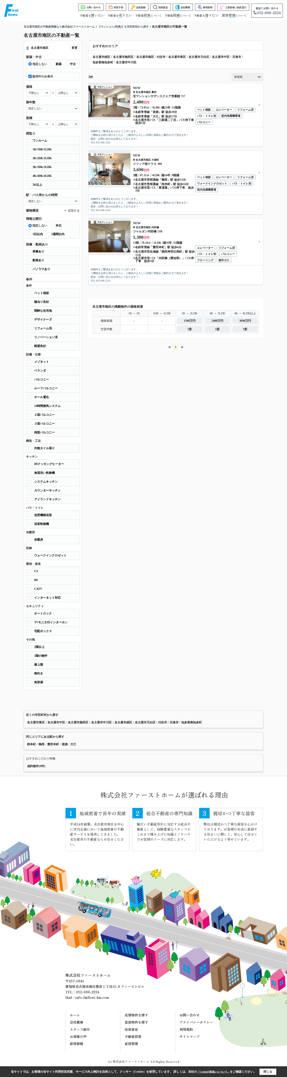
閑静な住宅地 (43, 310)
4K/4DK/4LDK (42, 175)
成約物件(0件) (36, 766)
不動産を (92, 15)
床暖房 (38, 539)
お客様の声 (78, 1036)
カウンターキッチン (47, 490)
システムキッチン (46, 481)
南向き (38, 673)
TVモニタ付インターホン (51, 622)
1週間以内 (58, 234)
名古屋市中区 (221, 56)
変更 (75, 47)
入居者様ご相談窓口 (235, 7)
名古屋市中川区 (126, 62)
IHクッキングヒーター (49, 464)
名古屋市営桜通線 (147, 179)
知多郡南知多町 (103, 62)
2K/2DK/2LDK (42, 158)
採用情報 (207, 7)
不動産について (148, 15)
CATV (38, 588)
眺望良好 (40, 346)
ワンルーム (40, 140)
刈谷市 (161, 56)
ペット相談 (41, 293)
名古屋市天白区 (199, 56)
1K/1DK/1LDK (42, 149)
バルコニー (41, 379)
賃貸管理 (131, 1043)
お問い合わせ (93, 7)
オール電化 (41, 397)
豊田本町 (159, 247)
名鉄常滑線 (142, 112)
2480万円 (217, 320)
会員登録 (140, 7)
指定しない (40, 64)
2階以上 (39, 646)
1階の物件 (40, 655)
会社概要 (185, 7)
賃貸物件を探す (136, 1022)
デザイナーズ (43, 319)
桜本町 (166, 184)
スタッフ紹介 (80, 1029)
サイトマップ (189, 1036)
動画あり (38, 260)
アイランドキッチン (47, 499)
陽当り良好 (41, 301)
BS (36, 580)
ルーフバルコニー (46, 388)
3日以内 (38, 234)
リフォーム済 (43, 328)
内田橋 (155, 227)
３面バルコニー (44, 423)
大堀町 (155, 159)
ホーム (75, 1014)
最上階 (38, 664)
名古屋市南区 (145, 56)
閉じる (267, 1071)
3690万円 (245, 320)
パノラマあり (41, 269)
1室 (189, 329)
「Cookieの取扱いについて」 (213, 1071)
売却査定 (163, 7)
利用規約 (186, 1029)
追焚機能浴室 (43, 515)
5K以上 (37, 184)
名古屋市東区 (177, 56)
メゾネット (41, 361)
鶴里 (164, 179)
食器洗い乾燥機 (44, 472)
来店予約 (118, 7)
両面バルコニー (44, 432)
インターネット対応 (47, 597)
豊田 (154, 92)
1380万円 (190, 320)
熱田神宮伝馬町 (172, 251)
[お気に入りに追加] (125, 115)
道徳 (156, 112)
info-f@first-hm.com (92, 997)
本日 (59, 225)
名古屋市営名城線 (147, 251)
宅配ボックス (43, 631)
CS (36, 571)
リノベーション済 (46, 337)
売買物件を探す (136, 1014)
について (234, 15)
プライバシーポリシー (196, 1022)
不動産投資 (133, 1036)
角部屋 (38, 682)
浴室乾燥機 (41, 523)
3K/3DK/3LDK (42, 167)
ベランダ (40, 370)
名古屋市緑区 (101, 56)
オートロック (43, 613)
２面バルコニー (44, 414)
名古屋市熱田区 (123, 56)
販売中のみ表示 (43, 76)
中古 (73, 64)
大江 (156, 116)
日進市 (236, 56)
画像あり (38, 251)
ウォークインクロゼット (50, 555)
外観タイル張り (44, 448)
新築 (59, 64)
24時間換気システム (47, 406)
